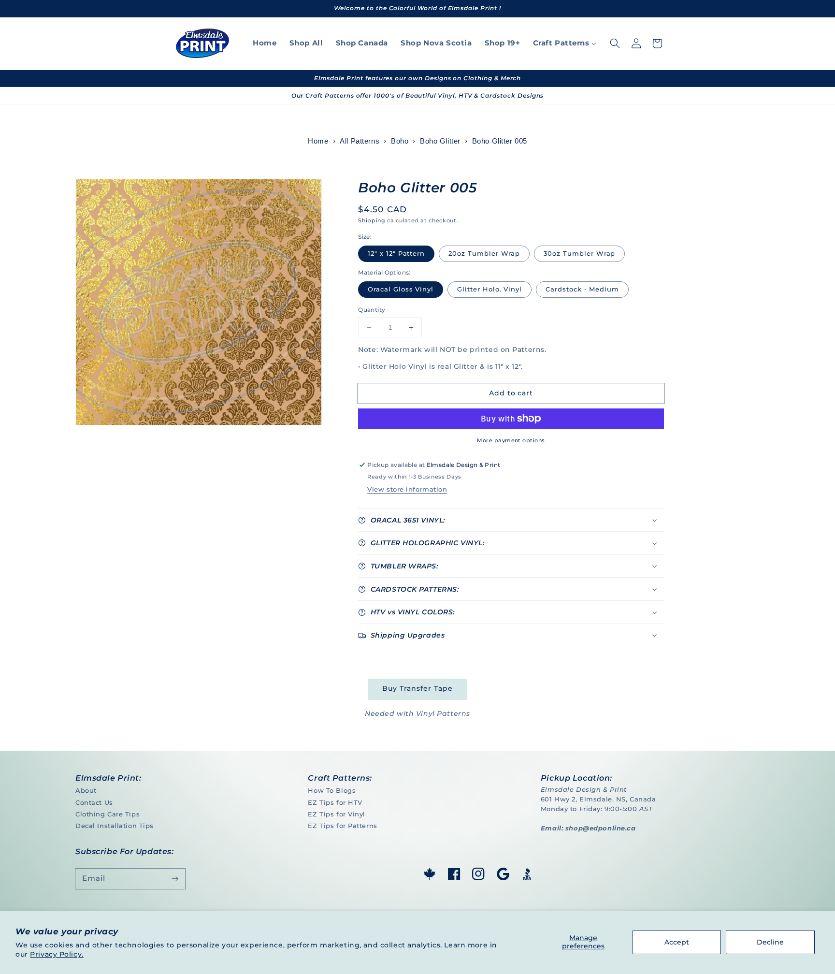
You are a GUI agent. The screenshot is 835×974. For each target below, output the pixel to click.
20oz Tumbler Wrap (484, 253)
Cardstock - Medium (582, 289)
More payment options (511, 440)
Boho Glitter (440, 141)
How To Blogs (332, 790)
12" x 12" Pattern (396, 253)
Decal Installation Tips (114, 825)
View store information (407, 489)
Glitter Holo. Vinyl (489, 289)
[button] (614, 43)
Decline (770, 942)
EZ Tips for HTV (335, 802)
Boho (399, 141)
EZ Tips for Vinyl (336, 814)
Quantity (371, 309)
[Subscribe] (175, 879)
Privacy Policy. (57, 954)
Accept (676, 942)
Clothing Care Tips (107, 814)
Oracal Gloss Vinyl (400, 289)
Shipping (371, 220)
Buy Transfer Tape (417, 688)
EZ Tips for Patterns (342, 825)
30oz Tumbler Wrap (579, 253)
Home (318, 141)
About (86, 790)
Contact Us (94, 802)
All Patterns (359, 141)
